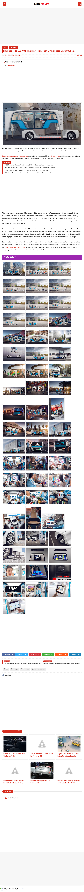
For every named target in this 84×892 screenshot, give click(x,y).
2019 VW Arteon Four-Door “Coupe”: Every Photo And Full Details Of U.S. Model (30, 168)
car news (21, 889)
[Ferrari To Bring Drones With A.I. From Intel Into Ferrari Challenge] (15, 770)
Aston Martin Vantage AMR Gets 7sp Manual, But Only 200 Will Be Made (27, 170)
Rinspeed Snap (55, 156)
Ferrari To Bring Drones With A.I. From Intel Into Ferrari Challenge (14, 782)
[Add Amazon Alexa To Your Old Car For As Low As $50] (42, 744)
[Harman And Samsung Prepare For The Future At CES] (15, 744)
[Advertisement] (42, 27)
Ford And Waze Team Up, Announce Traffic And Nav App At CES (69, 782)
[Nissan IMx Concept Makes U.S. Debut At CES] (42, 770)
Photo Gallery (11, 65)
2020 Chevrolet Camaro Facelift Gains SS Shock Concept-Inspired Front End (29, 165)
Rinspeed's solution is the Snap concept (15, 156)
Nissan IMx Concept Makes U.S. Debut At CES (40, 782)
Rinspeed (26, 669)
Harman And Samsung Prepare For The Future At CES (14, 755)
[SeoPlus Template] (1, 889)
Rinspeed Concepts (39, 669)
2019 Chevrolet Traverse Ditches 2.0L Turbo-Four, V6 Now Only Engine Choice (29, 173)
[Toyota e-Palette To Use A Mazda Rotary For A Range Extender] (69, 744)
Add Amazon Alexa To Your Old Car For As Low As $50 (42, 755)
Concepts (13, 47)
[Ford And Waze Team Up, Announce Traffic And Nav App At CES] (69, 770)
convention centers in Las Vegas (15, 247)
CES (5, 47)
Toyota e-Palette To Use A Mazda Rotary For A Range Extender (68, 755)
